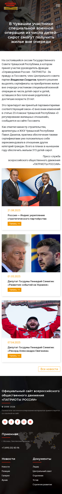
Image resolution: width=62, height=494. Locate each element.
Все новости (49, 369)
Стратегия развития (42, 484)
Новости (6, 467)
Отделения (38, 475)
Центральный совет (42, 471)
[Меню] (58, 5)
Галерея (6, 475)
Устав (35, 480)
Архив (5, 480)
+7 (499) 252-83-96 (10, 448)
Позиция (6, 471)
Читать (13, 223)
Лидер (36, 467)
